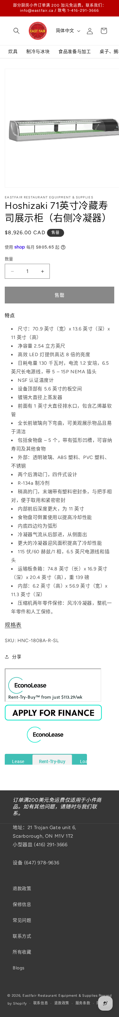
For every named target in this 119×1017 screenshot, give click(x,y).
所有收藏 (22, 952)
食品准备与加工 (74, 51)
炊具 (12, 51)
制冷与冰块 (38, 51)
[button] (16, 31)
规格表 (13, 625)
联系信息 (40, 1003)
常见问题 (22, 920)
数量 (9, 258)
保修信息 (22, 904)
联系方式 (22, 936)
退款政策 (22, 888)
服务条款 (83, 1003)
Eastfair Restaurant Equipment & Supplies (60, 996)
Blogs (19, 968)
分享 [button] (16, 657)
